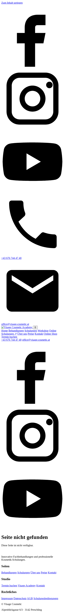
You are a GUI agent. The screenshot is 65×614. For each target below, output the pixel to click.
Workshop (43, 330)
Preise (31, 333)
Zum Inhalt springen (12, 2)
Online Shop (50, 333)
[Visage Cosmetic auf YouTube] (32, 192)
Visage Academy (27, 585)
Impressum (7, 598)
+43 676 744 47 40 (11, 339)
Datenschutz (20, 598)
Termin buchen (9, 336)
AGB (30, 598)
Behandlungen (16, 330)
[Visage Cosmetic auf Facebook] (32, 65)
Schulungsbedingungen (46, 598)
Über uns (22, 333)
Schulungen (30, 330)
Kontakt (39, 333)
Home (4, 330)
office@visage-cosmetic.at (36, 339)
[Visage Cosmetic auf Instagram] (32, 128)
